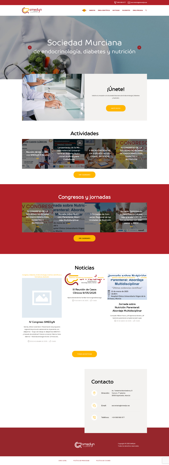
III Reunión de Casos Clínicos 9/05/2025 (84, 291)
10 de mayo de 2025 (81, 301)
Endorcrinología (41, 275)
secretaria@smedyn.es (121, 405)
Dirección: (105, 393)
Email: (103, 406)
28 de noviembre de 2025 (38, 341)
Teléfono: (105, 417)
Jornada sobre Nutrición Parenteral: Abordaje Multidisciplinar (127, 307)
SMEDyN (132, 444)
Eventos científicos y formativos (81, 278)
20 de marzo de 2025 (124, 321)
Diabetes (32, 275)
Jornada (144, 278)
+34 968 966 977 (118, 417)
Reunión (101, 278)
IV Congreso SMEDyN (42, 322)
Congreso (25, 275)
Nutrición (46, 277)
